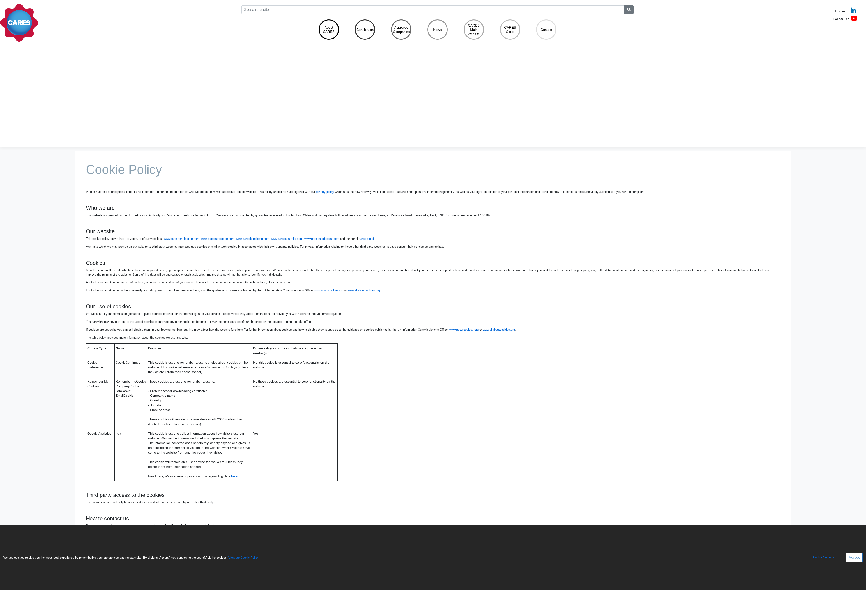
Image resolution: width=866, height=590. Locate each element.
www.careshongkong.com (252, 238)
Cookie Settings (823, 557)
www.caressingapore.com (217, 238)
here (234, 476)
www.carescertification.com (181, 238)
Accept (854, 557)
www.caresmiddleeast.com (321, 238)
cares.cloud (366, 238)
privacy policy (325, 192)
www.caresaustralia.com (287, 238)
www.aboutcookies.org (328, 290)
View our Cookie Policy (243, 557)
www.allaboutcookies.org (364, 290)
